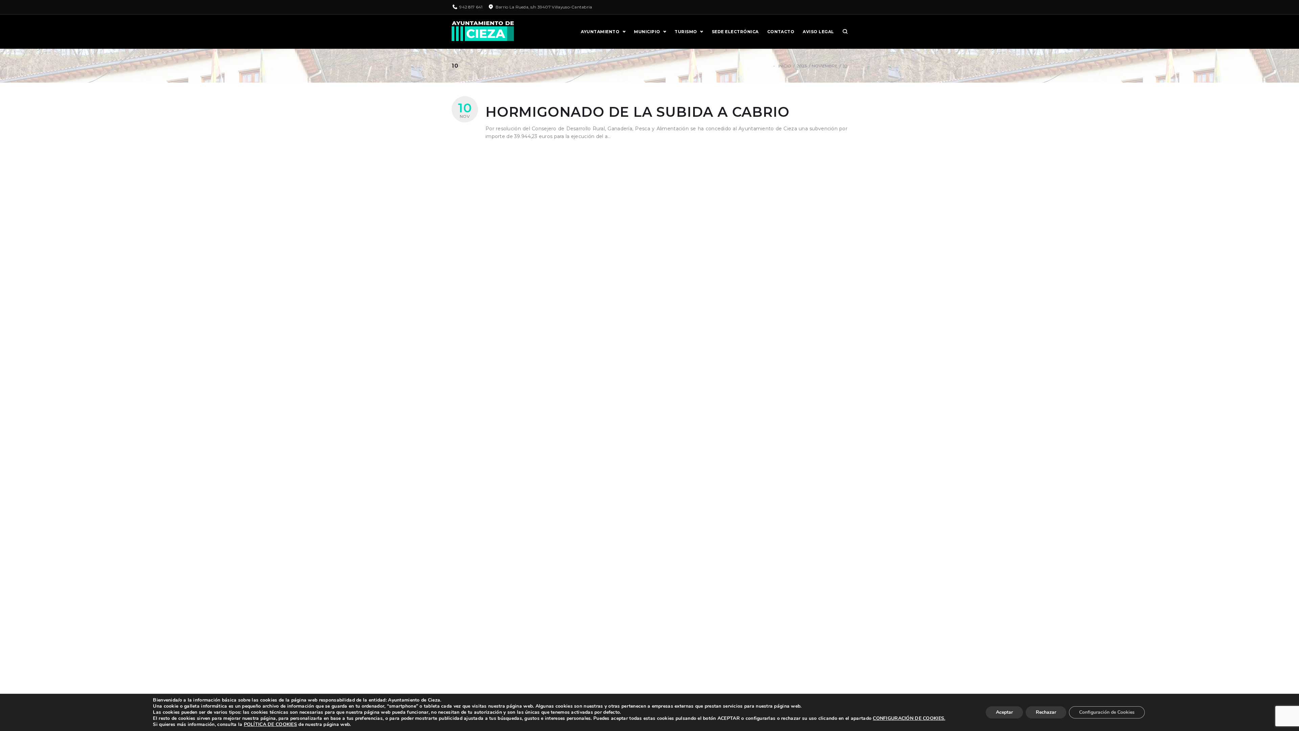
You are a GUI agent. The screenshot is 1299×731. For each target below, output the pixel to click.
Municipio (647, 31)
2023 (802, 65)
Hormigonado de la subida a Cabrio (637, 112)
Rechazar (1046, 712)
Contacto (781, 31)
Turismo (686, 31)
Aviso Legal (818, 31)
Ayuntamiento (600, 31)
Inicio (784, 65)
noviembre (825, 65)
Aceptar (1004, 712)
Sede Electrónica (735, 31)
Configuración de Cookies (1107, 712)
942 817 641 (470, 6)
